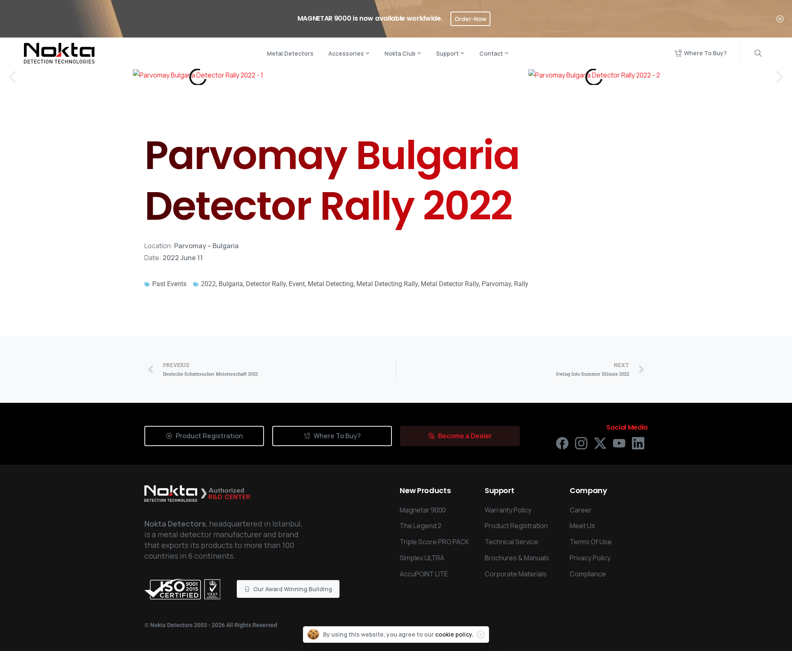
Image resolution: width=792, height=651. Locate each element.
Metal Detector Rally (450, 284)
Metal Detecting (331, 284)
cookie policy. (454, 634)
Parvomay (496, 284)
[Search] (758, 53)
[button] (12, 77)
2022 (208, 284)
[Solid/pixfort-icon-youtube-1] (619, 442)
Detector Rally (266, 284)
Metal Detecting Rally (387, 284)
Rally (521, 284)
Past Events (169, 284)
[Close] (780, 19)
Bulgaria (231, 284)
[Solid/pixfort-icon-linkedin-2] (638, 442)
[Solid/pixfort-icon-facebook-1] (562, 442)
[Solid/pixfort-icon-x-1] (600, 442)
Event (297, 284)
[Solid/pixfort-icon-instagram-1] (581, 442)
